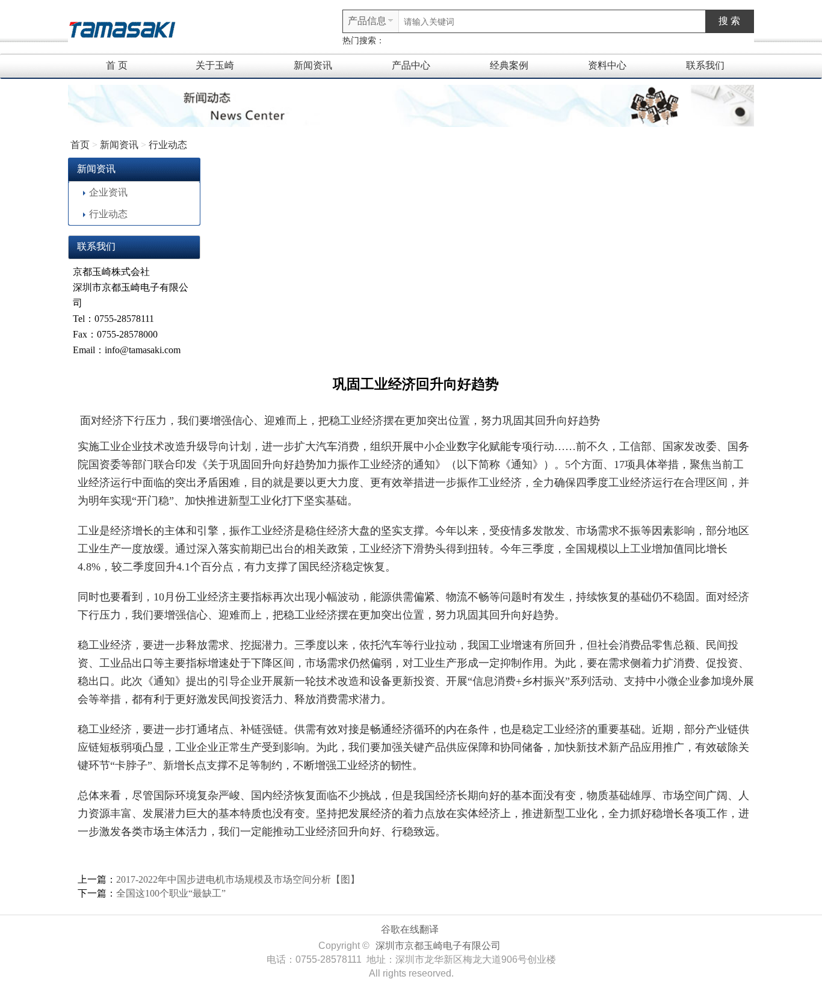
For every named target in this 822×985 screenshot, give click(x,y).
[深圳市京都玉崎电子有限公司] (122, 28)
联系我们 (705, 65)
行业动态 (168, 145)
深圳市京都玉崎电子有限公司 (438, 945)
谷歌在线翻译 (410, 929)
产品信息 (367, 21)
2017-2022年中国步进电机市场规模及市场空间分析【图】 (238, 879)
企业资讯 (108, 192)
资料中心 (607, 65)
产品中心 (411, 65)
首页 (80, 145)
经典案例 (509, 65)
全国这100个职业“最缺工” (171, 893)
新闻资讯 (313, 65)
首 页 (117, 65)
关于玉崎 (215, 65)
